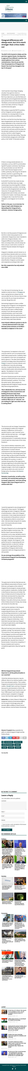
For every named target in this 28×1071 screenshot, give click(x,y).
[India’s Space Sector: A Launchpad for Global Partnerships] (4, 1020)
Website (3, 820)
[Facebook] (15, 1068)
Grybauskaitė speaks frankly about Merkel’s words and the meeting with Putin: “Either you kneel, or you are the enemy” (17, 1028)
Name (3, 811)
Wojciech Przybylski (17, 50)
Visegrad (18, 747)
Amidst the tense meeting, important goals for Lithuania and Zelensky (17, 1036)
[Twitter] (12, 1068)
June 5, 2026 (11, 1057)
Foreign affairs (6, 950)
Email (2, 816)
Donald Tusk (10, 686)
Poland (3, 363)
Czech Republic (8, 742)
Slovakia (11, 747)
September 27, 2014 (7, 50)
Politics (3, 839)
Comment (3, 800)
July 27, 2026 (11, 1031)
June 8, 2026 (4, 1048)
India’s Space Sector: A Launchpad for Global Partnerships (17, 1019)
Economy (4, 913)
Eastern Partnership (8, 744)
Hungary (20, 292)
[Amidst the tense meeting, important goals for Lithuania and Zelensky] (4, 1036)
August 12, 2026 (12, 1015)
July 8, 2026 (11, 1038)
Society (3, 876)
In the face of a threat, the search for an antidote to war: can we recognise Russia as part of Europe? (17, 1012)
